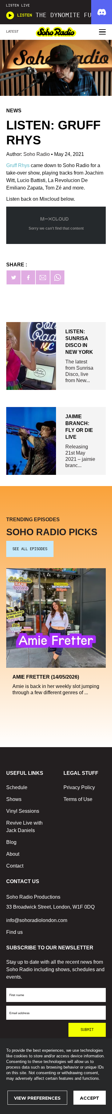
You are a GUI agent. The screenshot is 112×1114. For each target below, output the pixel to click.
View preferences (37, 1098)
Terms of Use (77, 799)
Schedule (16, 787)
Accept (89, 1098)
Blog (11, 842)
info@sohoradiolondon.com (36, 920)
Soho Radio (37, 154)
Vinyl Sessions (22, 811)
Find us (14, 932)
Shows (13, 799)
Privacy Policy (79, 787)
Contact (14, 865)
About (12, 854)
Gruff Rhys (18, 165)
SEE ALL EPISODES (29, 549)
